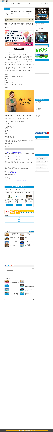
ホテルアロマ (37, 116)
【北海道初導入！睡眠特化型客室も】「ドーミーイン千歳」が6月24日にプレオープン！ (13, 289)
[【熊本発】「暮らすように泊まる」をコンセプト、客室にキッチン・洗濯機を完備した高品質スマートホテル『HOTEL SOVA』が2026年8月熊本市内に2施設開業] (22, 285)
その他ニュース (21, 282)
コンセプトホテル (41, 167)
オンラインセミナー (39, 168)
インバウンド (43, 168)
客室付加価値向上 (38, 117)
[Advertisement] (11, 257)
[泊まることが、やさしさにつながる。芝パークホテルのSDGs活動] (22, 281)
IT (45, 168)
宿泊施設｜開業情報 (22, 286)
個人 (47, 161)
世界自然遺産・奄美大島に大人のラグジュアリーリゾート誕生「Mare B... (29, 241)
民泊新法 (37, 158)
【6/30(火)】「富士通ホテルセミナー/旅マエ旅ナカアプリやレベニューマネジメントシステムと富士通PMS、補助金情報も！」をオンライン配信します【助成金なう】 (11, 294)
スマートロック (38, 115)
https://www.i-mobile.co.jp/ (12, 172)
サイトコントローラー (38, 102)
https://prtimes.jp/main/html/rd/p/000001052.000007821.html (17, 180)
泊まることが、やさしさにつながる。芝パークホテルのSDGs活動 (29, 234)
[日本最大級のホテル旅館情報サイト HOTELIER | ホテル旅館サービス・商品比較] (5, 1)
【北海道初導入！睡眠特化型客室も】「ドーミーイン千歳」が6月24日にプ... (13, 241)
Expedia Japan (19, 228)
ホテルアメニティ (38, 109)
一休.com (19, 221)
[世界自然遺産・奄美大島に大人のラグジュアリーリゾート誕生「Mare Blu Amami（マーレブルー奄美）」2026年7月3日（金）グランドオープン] (22, 289)
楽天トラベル (18, 217)
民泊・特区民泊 (41, 158)
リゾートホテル (41, 164)
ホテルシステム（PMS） (39, 101)
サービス (37, 167)
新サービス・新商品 (39, 161)
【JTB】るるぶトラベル (19, 226)
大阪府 (42, 161)
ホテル (44, 164)
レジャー (37, 164)
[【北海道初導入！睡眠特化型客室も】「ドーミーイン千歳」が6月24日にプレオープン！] (7, 289)
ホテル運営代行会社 (38, 110)
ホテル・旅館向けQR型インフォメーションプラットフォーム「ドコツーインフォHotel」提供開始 (14, 285)
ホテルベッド (37, 103)
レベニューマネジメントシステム (40, 114)
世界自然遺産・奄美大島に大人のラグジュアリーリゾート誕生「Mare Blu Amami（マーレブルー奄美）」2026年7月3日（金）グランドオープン (29, 289)
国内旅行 (45, 161)
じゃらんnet (18, 219)
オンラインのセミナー (7, 294)
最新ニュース (6, 282)
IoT (47, 168)
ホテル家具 (37, 107)
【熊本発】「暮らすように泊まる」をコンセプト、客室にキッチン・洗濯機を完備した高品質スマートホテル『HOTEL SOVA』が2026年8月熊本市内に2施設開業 (27, 286)
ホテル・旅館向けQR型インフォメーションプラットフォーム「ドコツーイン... (14, 237)
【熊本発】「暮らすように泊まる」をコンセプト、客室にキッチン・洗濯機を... (29, 237)
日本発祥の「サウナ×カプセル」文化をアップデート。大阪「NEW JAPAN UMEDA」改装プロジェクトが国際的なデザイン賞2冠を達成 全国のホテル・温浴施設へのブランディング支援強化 (12, 282)
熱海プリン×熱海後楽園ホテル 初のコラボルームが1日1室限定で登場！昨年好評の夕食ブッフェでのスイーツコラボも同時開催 (29, 293)
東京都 (46, 158)
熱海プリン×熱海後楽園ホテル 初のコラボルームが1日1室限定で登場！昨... (29, 245)
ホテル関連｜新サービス (7, 286)
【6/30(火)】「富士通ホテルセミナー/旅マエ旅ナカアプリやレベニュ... (13, 245)
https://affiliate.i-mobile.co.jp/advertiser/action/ (13, 152)
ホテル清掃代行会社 (38, 108)
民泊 (44, 158)
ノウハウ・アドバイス (38, 138)
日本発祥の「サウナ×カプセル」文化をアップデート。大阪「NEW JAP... (14, 234)
